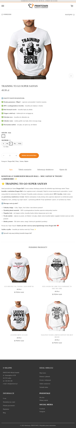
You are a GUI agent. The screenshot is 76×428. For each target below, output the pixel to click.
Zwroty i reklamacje (45, 380)
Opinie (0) (63, 170)
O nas (4, 398)
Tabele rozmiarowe (44, 383)
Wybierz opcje (20, 292)
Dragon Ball (11, 161)
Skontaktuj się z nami (9, 402)
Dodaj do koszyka (29, 155)
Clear (6, 146)
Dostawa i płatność (44, 376)
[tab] (11, 169)
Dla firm (41, 397)
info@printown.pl (12, 383)
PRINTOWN (34, 425)
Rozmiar (5, 140)
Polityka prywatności (9, 405)
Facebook (42, 409)
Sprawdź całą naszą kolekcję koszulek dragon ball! (16, 233)
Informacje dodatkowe (45, 170)
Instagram (42, 411)
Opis (11, 170)
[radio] (3, 136)
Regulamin (6, 409)
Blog (4, 412)
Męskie (26, 161)
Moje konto (42, 373)
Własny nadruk (43, 400)
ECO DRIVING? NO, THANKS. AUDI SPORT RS (19, 286)
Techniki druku (43, 387)
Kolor (4, 132)
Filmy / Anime (19, 161)
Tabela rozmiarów (25, 170)
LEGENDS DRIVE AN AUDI (19, 335)
